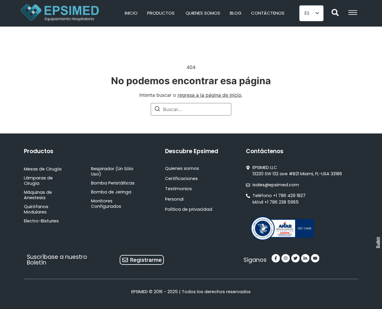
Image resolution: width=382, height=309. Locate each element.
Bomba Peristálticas (113, 183)
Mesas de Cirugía (42, 169)
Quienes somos (182, 168)
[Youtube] (315, 258)
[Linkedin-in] (305, 258)
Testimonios (178, 189)
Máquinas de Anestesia (38, 195)
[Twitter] (295, 258)
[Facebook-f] (276, 258)
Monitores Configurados (106, 203)
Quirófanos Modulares (36, 209)
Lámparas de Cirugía (38, 180)
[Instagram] (285, 258)
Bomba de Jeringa (111, 192)
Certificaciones (181, 179)
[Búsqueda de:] (191, 109)
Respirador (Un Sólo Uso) (112, 171)
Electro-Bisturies (41, 221)
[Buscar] (157, 109)
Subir (378, 242)
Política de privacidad (188, 209)
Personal (174, 199)
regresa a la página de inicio (209, 95)
